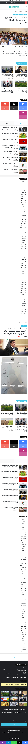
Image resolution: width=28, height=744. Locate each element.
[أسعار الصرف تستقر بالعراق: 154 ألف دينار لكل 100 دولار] (14, 704)
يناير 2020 (24, 307)
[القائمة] (26, 7)
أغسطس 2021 (23, 267)
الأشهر (21, 123)
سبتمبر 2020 (23, 290)
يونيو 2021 (24, 271)
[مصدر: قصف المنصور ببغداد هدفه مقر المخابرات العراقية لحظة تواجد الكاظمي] (23, 129)
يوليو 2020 (24, 294)
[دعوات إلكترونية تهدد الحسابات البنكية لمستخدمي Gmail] (5, 699)
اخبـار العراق (16, 14)
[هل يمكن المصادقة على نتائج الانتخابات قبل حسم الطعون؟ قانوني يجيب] (23, 147)
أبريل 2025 (24, 211)
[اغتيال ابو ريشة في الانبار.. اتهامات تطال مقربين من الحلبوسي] (23, 159)
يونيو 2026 (23, 181)
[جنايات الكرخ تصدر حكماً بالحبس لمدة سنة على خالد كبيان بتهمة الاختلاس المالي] (21, 69)
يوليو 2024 (23, 229)
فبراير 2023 (24, 257)
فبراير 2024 (23, 240)
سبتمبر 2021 (23, 265)
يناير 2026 (24, 192)
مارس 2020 (24, 303)
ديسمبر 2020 (23, 284)
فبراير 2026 (24, 190)
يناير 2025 (24, 217)
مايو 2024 (24, 234)
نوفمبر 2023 (23, 246)
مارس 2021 (24, 278)
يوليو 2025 (24, 204)
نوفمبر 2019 (23, 311)
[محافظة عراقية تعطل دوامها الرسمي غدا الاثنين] (23, 141)
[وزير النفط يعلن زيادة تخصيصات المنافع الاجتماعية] (23, 165)
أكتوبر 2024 (23, 223)
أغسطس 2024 (23, 227)
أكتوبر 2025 (23, 198)
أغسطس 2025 (23, 202)
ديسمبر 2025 (23, 194)
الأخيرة (7, 123)
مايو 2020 (24, 299)
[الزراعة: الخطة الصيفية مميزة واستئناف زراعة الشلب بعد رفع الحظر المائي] (21, 84)
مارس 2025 (24, 213)
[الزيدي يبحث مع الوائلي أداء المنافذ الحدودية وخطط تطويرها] (7, 69)
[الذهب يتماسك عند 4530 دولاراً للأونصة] (5, 704)
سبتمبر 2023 (23, 250)
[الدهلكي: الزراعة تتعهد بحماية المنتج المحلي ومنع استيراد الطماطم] (23, 704)
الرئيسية (24, 11)
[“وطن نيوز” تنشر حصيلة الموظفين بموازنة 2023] (23, 171)
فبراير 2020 (24, 305)
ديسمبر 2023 (23, 244)
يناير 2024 (24, 242)
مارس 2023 (24, 255)
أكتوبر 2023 (23, 248)
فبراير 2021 (24, 280)
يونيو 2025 (23, 206)
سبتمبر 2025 (23, 200)
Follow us (24, 681)
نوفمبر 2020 (23, 286)
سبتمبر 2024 (23, 225)
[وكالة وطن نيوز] (14, 7)
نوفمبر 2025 (23, 196)
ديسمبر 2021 (23, 261)
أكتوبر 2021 (23, 263)
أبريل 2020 (24, 301)
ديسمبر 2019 (23, 309)
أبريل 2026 (24, 185)
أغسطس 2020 (23, 292)
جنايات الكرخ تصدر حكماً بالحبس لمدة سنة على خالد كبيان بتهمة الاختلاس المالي (21, 75)
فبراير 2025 (24, 215)
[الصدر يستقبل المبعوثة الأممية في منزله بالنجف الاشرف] (23, 153)
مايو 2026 (24, 183)
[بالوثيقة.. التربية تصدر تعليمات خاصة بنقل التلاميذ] (23, 135)
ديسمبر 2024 (23, 219)
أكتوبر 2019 (23, 313)
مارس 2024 (24, 238)
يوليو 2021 (24, 269)
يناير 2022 (24, 259)
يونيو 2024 (23, 232)
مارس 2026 (24, 188)
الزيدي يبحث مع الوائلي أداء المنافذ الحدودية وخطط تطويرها (7, 75)
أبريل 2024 (24, 236)
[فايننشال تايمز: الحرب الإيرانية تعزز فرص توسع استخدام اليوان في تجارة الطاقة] (14, 699)
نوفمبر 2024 (23, 221)
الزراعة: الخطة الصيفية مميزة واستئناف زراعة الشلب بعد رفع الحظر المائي (21, 90)
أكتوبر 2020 (23, 288)
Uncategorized (18, 11)
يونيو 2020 (23, 296)
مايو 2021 (24, 273)
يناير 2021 (24, 282)
